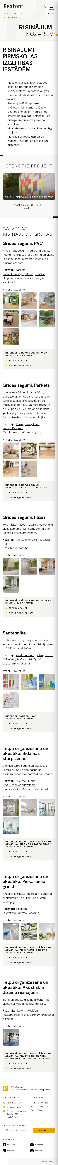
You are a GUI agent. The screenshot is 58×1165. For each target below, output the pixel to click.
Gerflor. (40, 274)
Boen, (19, 424)
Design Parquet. (13, 428)
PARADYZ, (31, 540)
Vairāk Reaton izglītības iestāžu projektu (29, 206)
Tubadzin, (45, 540)
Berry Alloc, (32, 424)
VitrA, (40, 655)
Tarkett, (20, 270)
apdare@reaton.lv (16, 13)
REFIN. (7, 544)
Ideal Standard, (25, 655)
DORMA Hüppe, (26, 781)
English (50, 14)
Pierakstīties (44, 1130)
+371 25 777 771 (13, 17)
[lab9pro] (48, 1161)
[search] (44, 6)
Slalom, (21, 1010)
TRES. (49, 655)
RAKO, (20, 540)
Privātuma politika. (42, 1089)
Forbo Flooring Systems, (18, 274)
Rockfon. (22, 909)
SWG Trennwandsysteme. (19, 785)
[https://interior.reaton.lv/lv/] (13, 6)
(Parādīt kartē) (13, 1117)
